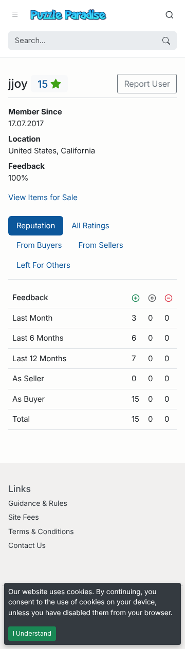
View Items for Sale (43, 197)
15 (44, 83)
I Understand (32, 633)
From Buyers (39, 245)
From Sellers (100, 245)
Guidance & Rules (37, 503)
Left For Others (43, 265)
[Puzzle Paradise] (68, 14)
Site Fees (23, 517)
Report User (147, 83)
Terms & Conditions (41, 531)
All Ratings (90, 225)
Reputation (35, 225)
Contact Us (27, 545)
